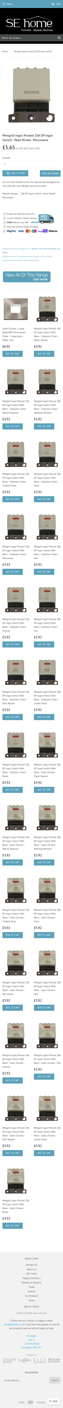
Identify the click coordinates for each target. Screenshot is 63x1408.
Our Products (31, 1295)
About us (31, 1269)
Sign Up (54, 1380)
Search (31, 1291)
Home (5, 51)
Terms (31, 1300)
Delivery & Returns (31, 1282)
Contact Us (31, 1264)
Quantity (6, 157)
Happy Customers (32, 1278)
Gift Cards (31, 1273)
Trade (32, 1287)
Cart (58, 3)
